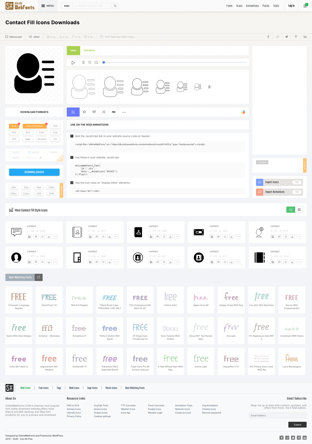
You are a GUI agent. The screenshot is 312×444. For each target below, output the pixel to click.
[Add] (29, 236)
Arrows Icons (100, 409)
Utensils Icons (74, 412)
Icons (239, 6)
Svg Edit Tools (101, 405)
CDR (41, 132)
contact (31, 226)
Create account (183, 412)
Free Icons (44, 388)
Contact (262, 162)
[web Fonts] (39, 277)
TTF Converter (128, 405)
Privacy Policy (74, 416)
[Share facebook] (269, 36)
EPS (28, 132)
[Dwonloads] (49, 236)
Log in (291, 5)
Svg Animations (210, 405)
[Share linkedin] (303, 36)
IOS (55, 139)
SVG (14, 126)
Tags (59, 388)
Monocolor (16, 36)
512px (26, 193)
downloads (34, 172)
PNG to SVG (73, 405)
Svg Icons (21, 6)
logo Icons (92, 388)
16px (13, 187)
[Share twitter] (286, 36)
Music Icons (111, 388)
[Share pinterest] (295, 36)
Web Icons (74, 388)
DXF (14, 139)
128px (51, 187)
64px (38, 187)
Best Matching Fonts (135, 388)
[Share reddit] (277, 36)
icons (67, 6)
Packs (266, 6)
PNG (55, 126)
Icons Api (125, 412)
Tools (276, 6)
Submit (297, 424)
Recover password (211, 412)
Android (42, 139)
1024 (38, 193)
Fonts (229, 6)
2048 (51, 193)
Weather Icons (128, 409)
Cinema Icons (209, 409)
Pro (114, 112)
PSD (55, 132)
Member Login (155, 412)
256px (13, 193)
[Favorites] (42, 236)
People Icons (154, 409)
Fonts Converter (156, 405)
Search (115, 5)
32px (26, 187)
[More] (55, 236)
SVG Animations (35, 126)
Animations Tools (183, 405)
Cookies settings (102, 416)
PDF (14, 132)
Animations (252, 6)
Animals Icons (74, 409)
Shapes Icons (100, 412)
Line (28, 139)
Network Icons (182, 409)
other (36, 36)
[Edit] (36, 236)
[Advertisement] (279, 100)
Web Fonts (25, 388)
